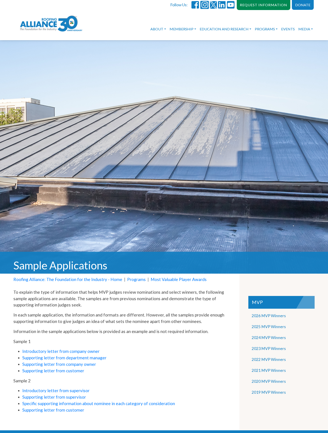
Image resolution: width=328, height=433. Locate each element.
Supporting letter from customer (53, 370)
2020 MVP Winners (269, 381)
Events (288, 29)
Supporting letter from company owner (59, 364)
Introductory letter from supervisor (55, 390)
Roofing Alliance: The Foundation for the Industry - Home (67, 279)
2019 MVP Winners (269, 392)
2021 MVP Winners (269, 370)
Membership (181, 29)
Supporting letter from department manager (64, 357)
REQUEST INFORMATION (263, 5)
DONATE (302, 5)
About (156, 29)
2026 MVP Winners (269, 315)
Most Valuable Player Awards (179, 279)
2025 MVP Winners (269, 326)
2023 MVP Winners (269, 348)
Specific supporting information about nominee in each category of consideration (98, 403)
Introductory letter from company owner (61, 351)
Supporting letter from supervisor (54, 397)
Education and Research (224, 29)
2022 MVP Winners (269, 359)
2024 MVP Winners (269, 337)
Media (304, 29)
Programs (265, 29)
